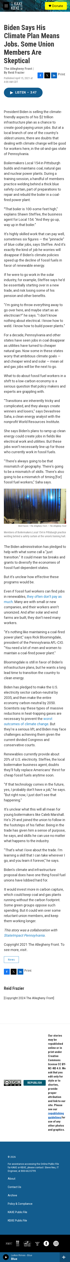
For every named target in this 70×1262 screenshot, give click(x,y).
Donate (57, 6)
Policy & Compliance (20, 1203)
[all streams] (65, 1257)
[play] (6, 1257)
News (11, 959)
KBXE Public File (17, 1220)
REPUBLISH (34, 1082)
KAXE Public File (17, 1212)
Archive (12, 1195)
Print (61, 74)
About (11, 1178)
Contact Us (14, 1187)
